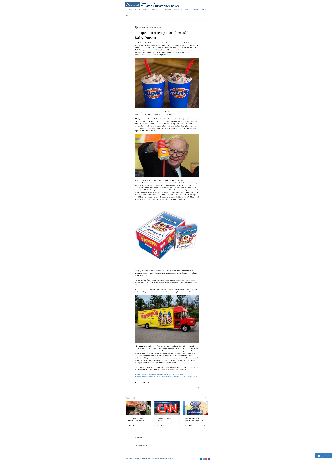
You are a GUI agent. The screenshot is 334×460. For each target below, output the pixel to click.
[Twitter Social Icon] (204, 459)
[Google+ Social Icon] (206, 459)
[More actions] (198, 27)
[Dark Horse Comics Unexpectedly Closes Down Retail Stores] (195, 408)
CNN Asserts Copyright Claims (165, 419)
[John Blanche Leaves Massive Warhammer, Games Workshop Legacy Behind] (138, 408)
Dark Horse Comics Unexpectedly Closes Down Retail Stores (194, 419)
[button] (204, 9)
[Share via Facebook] (135, 382)
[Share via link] (148, 382)
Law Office (148, 3)
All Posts (128, 15)
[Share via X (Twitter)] (140, 382)
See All (206, 397)
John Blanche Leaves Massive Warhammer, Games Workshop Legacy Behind (137, 419)
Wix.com (170, 458)
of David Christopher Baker (160, 6)
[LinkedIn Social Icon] (201, 459)
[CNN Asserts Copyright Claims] (167, 408)
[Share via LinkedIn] (144, 382)
